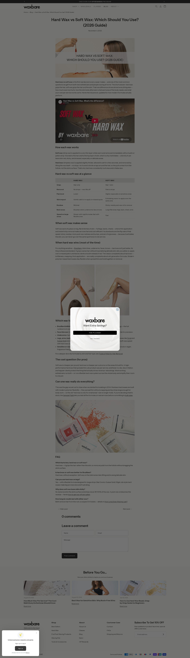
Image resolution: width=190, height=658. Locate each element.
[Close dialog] (117, 309)
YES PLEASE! (95, 333)
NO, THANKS (95, 338)
